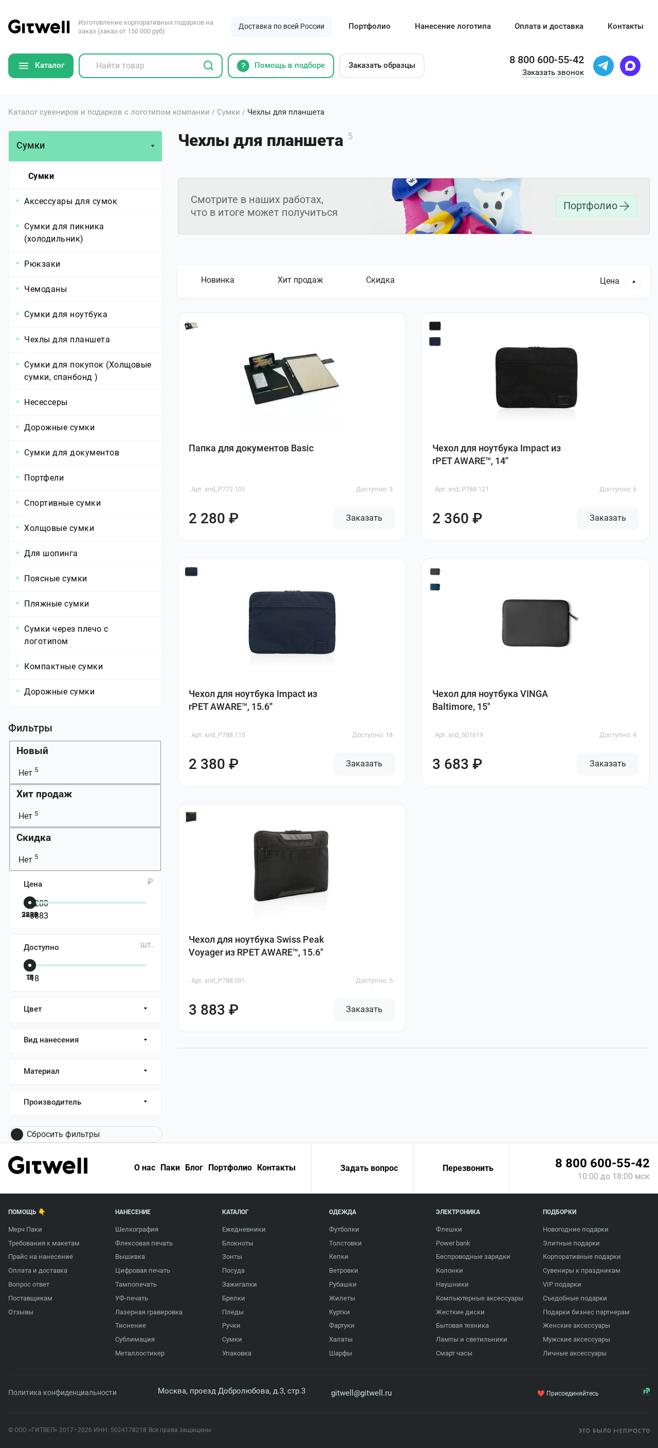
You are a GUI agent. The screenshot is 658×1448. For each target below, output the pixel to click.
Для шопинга (51, 553)
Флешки (449, 1229)
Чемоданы (45, 289)
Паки (170, 1167)
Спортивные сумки (62, 503)
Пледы (233, 1312)
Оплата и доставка (549, 26)
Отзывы (20, 1312)
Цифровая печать (142, 1270)
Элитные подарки (571, 1243)
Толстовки (345, 1243)
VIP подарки (562, 1284)
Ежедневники (244, 1229)
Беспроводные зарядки (473, 1256)
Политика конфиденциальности (62, 1392)
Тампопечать (136, 1284)
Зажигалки (239, 1284)
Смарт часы (454, 1353)
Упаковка (236, 1353)
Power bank (453, 1243)
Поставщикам (30, 1298)
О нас (144, 1167)
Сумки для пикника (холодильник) (64, 233)
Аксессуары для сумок (70, 201)
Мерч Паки (25, 1229)
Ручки (231, 1325)
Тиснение (130, 1325)
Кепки (339, 1256)
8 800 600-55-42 (602, 1163)
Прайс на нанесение (40, 1256)
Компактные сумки (63, 666)
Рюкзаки (42, 264)
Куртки (339, 1312)
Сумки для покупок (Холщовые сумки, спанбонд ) (88, 371)
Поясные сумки (55, 578)
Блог (194, 1167)
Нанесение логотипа (453, 26)
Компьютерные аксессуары (479, 1298)
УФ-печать (131, 1298)
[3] (83, 966)
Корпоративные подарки (582, 1256)
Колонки (449, 1270)
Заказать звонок (553, 72)
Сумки (41, 176)
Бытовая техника (462, 1325)
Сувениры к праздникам (581, 1270)
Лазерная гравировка (148, 1312)
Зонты (232, 1256)
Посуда (233, 1270)
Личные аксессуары (575, 1353)
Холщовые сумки (59, 528)
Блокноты (237, 1243)
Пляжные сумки (56, 604)
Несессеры (46, 402)
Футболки (344, 1229)
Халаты (341, 1339)
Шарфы (340, 1353)
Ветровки (343, 1270)
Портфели (44, 478)
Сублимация (135, 1339)
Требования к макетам (44, 1243)
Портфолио (370, 26)
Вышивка (130, 1256)
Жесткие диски (460, 1312)
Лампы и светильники (471, 1339)
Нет (27, 773)
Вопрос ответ (28, 1284)
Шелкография (136, 1229)
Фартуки (342, 1325)
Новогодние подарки (576, 1229)
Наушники (452, 1284)
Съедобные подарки (575, 1298)
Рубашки (343, 1284)
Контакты (626, 26)
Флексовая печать (144, 1243)
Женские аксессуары (576, 1325)
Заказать (364, 518)
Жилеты (342, 1298)
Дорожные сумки (59, 427)
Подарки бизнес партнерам (586, 1312)
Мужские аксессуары (576, 1339)
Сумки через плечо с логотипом (66, 635)
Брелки (233, 1298)
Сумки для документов (71, 452)
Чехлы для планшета (67, 339)
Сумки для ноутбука (65, 314)
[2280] (83, 903)
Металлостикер (139, 1353)
